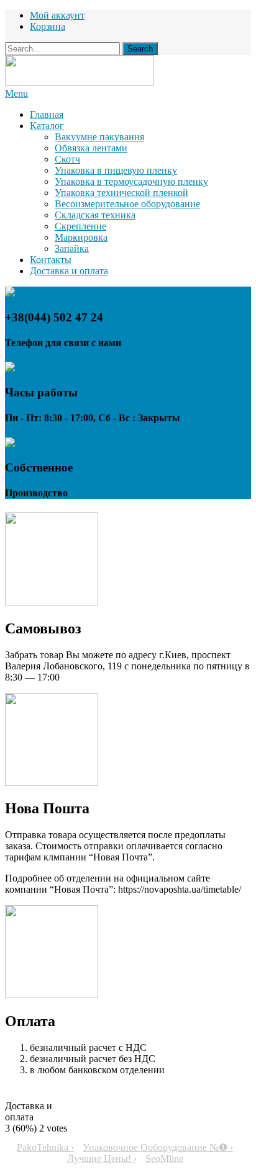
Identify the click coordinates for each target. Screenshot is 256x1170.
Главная (46, 114)
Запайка (72, 248)
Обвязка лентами (91, 148)
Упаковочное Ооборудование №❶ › (158, 1147)
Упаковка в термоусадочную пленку (131, 181)
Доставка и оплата (69, 271)
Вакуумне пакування (99, 137)
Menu (16, 93)
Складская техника (95, 215)
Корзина (47, 26)
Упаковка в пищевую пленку (116, 170)
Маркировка (81, 237)
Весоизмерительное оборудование (127, 204)
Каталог (47, 125)
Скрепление (80, 226)
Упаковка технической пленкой (121, 192)
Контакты (50, 259)
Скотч (67, 159)
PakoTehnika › (45, 1147)
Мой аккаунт (57, 15)
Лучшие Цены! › (102, 1158)
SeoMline (164, 1158)
